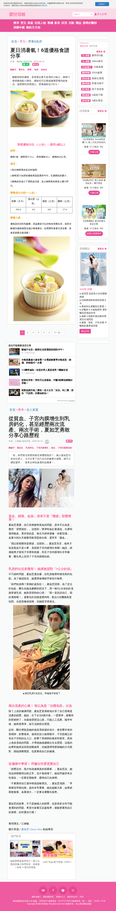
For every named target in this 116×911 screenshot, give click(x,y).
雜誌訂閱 (85, 331)
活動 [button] (71, 23)
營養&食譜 (35, 41)
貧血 (53, 448)
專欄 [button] (50, 23)
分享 (47, 441)
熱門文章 (93, 46)
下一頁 (58, 332)
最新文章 (84, 46)
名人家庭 (32, 409)
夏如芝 (20, 448)
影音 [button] (57, 23)
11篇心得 (94, 192)
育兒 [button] (23, 23)
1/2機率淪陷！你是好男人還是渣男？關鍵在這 (45, 370)
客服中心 (60, 897)
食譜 (36, 69)
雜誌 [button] (78, 23)
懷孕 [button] (16, 23)
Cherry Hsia (31, 829)
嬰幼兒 (22, 69)
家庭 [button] (30, 23)
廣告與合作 (72, 897)
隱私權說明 (42, 5)
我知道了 (102, 4)
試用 (64, 23)
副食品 (44, 69)
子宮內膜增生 (42, 448)
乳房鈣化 (30, 448)
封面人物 (40, 23)
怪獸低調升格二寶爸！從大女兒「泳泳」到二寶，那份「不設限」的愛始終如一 (48, 392)
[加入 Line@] (63, 890)
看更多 (99, 52)
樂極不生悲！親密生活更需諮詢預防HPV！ (43, 349)
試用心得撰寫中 (94, 233)
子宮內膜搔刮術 (65, 448)
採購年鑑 (19, 27)
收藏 (36, 64)
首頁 (14, 41)
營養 (29, 69)
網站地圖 (36, 897)
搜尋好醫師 (90, 23)
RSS (82, 897)
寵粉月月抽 (33, 27)
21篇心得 (94, 152)
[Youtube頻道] (43, 890)
